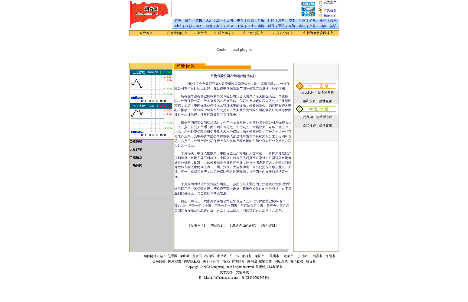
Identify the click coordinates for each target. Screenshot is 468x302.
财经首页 (145, 33)
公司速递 (135, 142)
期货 (200, 33)
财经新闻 (176, 33)
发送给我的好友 (243, 225)
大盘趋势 (135, 149)
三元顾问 (307, 92)
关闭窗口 (268, 225)
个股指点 (135, 157)
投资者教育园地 (318, 33)
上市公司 (252, 33)
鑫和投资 (309, 101)
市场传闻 (135, 165)
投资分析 (282, 33)
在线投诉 (217, 225)
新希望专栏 (326, 92)
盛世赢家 (325, 101)
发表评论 (197, 225)
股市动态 (224, 33)
